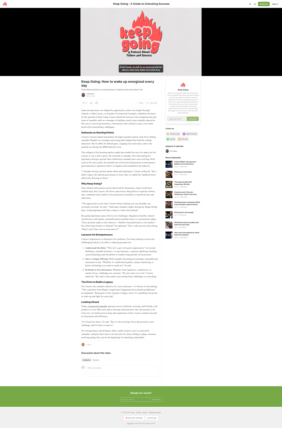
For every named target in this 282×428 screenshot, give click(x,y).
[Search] (250, 4)
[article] (183, 164)
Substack (130, 423)
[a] (169, 164)
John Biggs (90, 94)
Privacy (138, 412)
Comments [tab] (86, 360)
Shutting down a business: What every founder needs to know (187, 203)
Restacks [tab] (96, 360)
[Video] (76, 39)
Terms (145, 412)
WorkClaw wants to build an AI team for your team (186, 223)
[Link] (78, 132)
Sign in (275, 4)
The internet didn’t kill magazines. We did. (183, 183)
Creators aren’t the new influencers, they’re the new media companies (185, 193)
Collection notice (155, 412)
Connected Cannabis (97, 306)
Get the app (151, 418)
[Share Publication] (255, 4)
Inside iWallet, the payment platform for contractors (185, 163)
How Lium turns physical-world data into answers (186, 234)
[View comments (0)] (206, 43)
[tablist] (90, 360)
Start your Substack (135, 418)
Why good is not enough (184, 212)
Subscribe (264, 4)
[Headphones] (76, 44)
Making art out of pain (183, 172)
